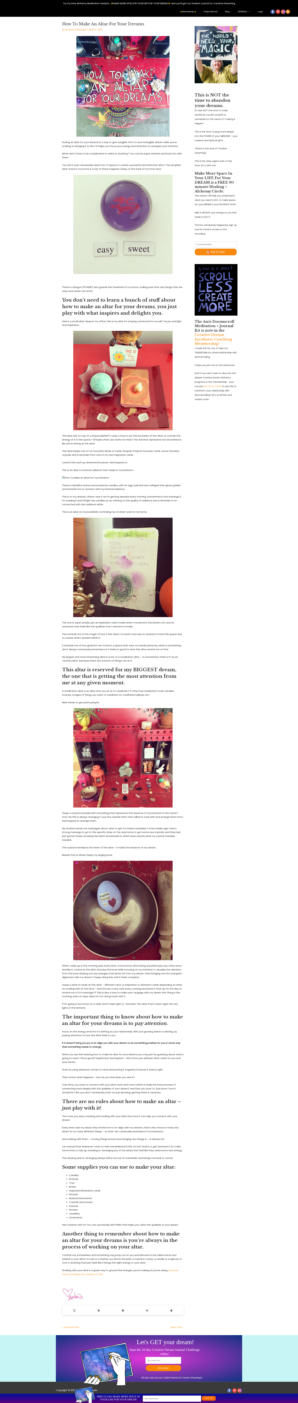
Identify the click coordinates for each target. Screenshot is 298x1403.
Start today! (163, 1368)
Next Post (178, 1327)
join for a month (212, 386)
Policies (60, 1394)
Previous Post (70, 1327)
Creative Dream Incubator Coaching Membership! (213, 339)
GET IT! (209, 1398)
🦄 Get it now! (215, 252)
